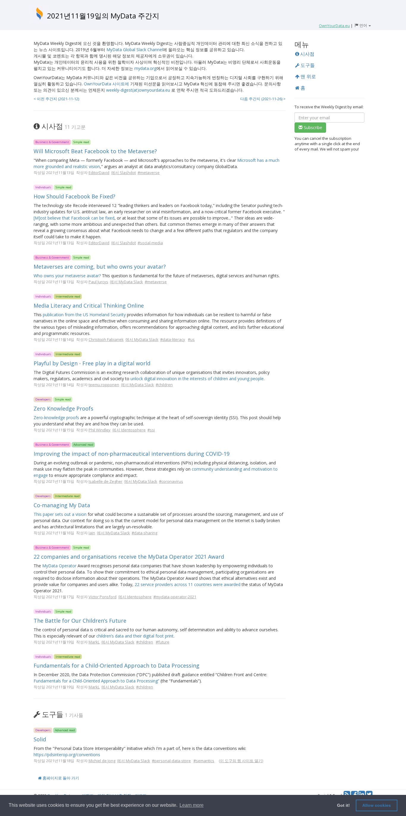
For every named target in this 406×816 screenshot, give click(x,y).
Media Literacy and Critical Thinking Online (89, 305)
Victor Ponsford (103, 596)
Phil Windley (100, 430)
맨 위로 (307, 76)
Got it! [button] (343, 805)
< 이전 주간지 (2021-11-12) (56, 98)
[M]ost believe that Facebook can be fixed (74, 218)
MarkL (94, 642)
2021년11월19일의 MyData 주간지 (103, 16)
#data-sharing (144, 532)
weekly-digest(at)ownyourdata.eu (138, 90)
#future (162, 642)
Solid (40, 739)
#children (164, 384)
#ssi (151, 430)
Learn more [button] (192, 805)
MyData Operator (59, 565)
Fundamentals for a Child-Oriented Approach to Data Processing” (96, 681)
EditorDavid (99, 172)
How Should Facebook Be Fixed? (74, 196)
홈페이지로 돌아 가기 (60, 778)
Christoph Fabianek (106, 339)
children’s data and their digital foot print (135, 636)
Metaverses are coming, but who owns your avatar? (100, 266)
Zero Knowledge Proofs (63, 408)
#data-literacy (172, 339)
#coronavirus (171, 481)
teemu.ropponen (104, 384)
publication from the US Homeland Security (84, 314)
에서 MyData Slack (126, 281)
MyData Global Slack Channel (134, 49)
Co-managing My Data (62, 505)
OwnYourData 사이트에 (106, 84)
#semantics (203, 760)
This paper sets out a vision (60, 514)
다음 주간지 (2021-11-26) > (263, 98)
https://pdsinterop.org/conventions (67, 754)
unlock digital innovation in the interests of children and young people (197, 378)
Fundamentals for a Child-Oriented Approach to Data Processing (116, 665)
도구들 (307, 65)
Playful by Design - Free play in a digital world (92, 363)
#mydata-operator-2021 (174, 596)
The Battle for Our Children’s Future (80, 620)
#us (191, 339)
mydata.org (145, 68)
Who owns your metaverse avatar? (67, 275)
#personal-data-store (171, 760)
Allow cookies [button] (376, 805)
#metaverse (149, 172)
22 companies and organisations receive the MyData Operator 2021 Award (129, 556)
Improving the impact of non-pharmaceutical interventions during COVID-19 (131, 453)
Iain (92, 532)
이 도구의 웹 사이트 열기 (241, 760)
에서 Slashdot (123, 172)
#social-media (150, 242)
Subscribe (312, 127)
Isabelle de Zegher (105, 481)
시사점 (306, 54)
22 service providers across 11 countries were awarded (187, 584)
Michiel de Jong (102, 760)
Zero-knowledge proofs (56, 417)
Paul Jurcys (98, 281)
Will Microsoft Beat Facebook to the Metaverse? (95, 151)
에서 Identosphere (129, 430)
